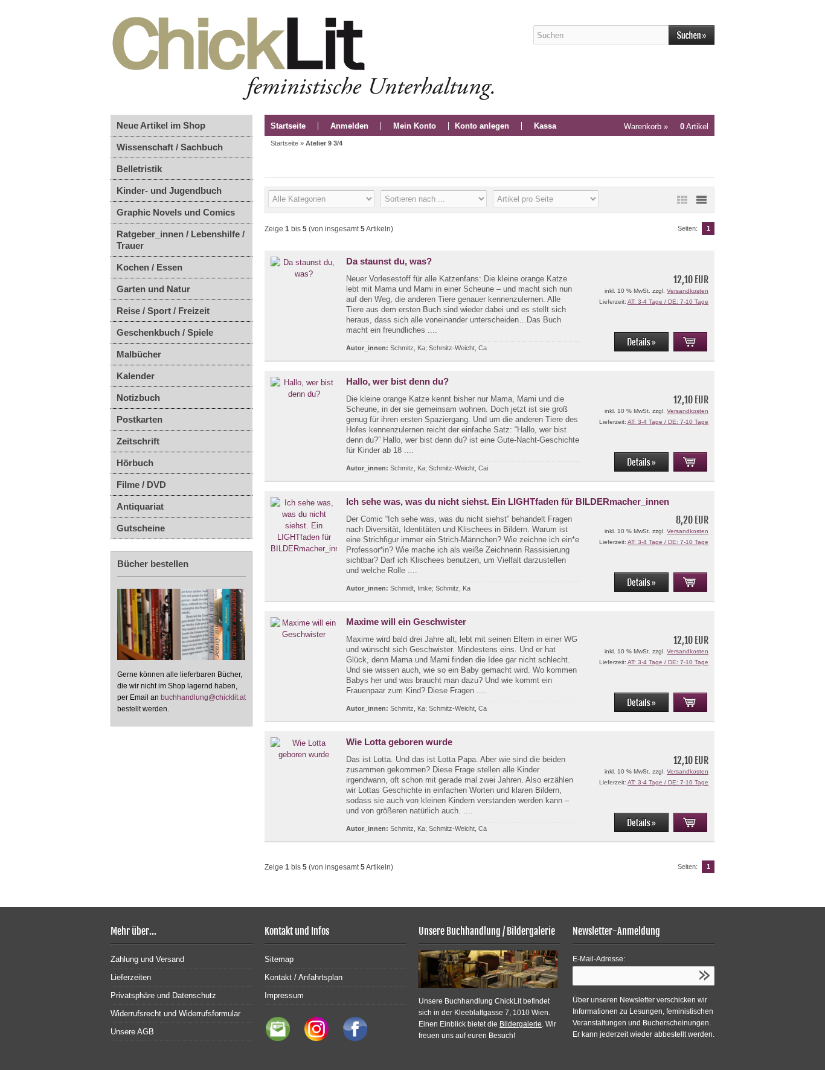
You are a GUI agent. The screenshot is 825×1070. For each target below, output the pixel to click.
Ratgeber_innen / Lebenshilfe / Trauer (181, 240)
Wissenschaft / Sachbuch (170, 147)
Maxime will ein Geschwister (406, 622)
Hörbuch (135, 463)
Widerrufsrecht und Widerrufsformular (175, 1013)
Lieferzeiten (131, 977)
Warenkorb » (666, 126)
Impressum (284, 995)
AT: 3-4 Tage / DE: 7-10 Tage (668, 301)
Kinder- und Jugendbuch (169, 190)
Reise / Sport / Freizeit (163, 311)
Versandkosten (687, 290)
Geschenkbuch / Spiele (165, 332)
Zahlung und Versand (147, 959)
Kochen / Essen (149, 267)
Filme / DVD (141, 484)
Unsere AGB (132, 1031)
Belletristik (139, 169)
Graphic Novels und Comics (176, 212)
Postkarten (139, 419)
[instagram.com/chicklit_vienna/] (313, 1038)
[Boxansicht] (682, 200)
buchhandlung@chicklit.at (203, 697)
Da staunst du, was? (389, 261)
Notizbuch (138, 397)
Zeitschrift (138, 441)
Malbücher (139, 354)
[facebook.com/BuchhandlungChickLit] (349, 1038)
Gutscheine (141, 528)
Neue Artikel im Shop (161, 125)
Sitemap (279, 959)
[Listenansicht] (701, 200)
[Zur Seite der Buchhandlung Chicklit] (307, 57)
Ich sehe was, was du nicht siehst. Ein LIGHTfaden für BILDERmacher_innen (507, 501)
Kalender (136, 376)
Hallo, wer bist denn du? (397, 381)
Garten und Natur (153, 289)
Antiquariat (140, 506)
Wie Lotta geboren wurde (399, 742)
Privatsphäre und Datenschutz (163, 995)
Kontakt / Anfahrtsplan (303, 977)
